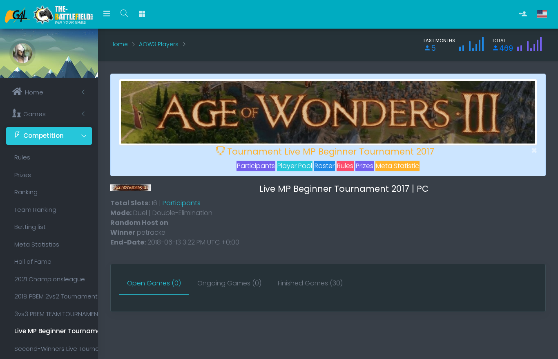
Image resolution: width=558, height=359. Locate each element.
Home (119, 44)
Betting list (30, 226)
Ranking (26, 192)
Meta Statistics (36, 244)
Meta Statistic (397, 166)
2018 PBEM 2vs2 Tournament (53, 296)
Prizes (22, 175)
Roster (325, 166)
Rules (22, 157)
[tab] (154, 283)
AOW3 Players (159, 44)
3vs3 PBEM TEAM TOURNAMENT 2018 (53, 314)
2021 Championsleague (49, 279)
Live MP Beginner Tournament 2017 (53, 331)
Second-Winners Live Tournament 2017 (53, 348)
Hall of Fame (32, 261)
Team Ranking (35, 209)
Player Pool (294, 166)
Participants (256, 166)
